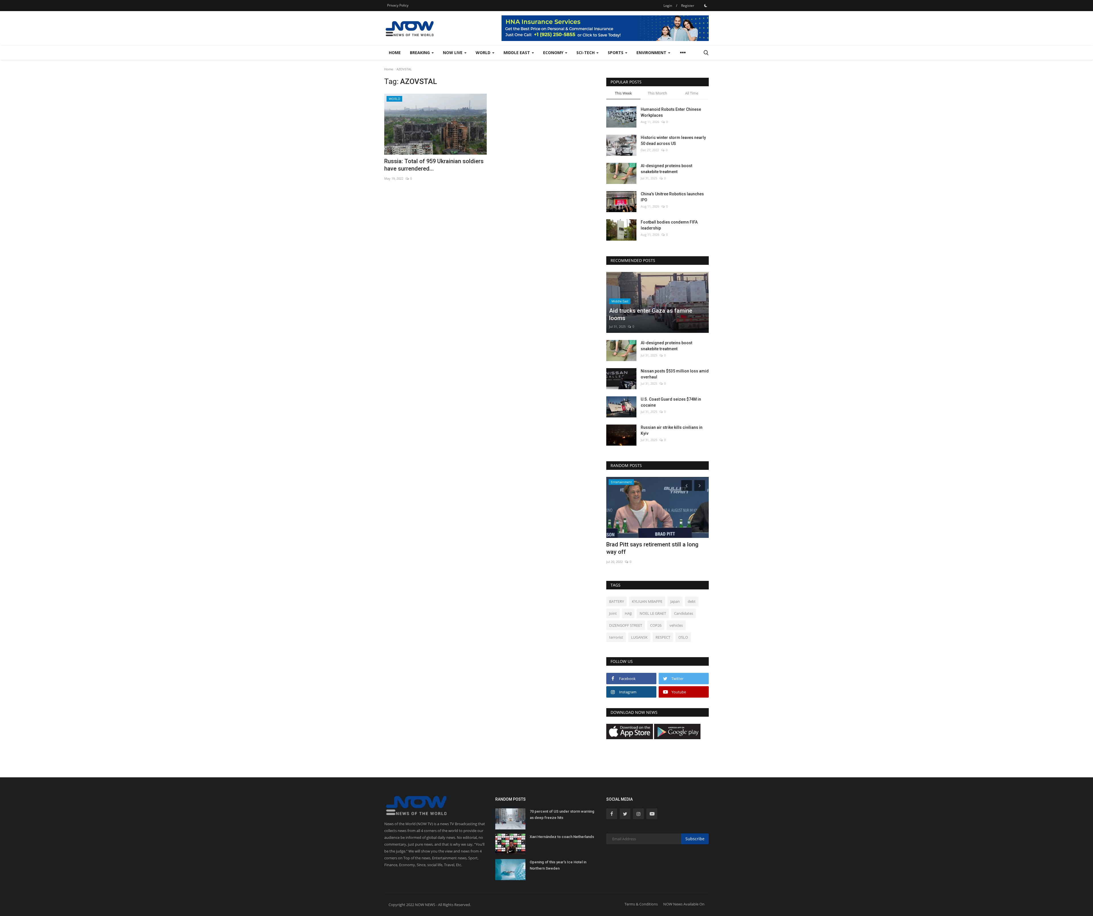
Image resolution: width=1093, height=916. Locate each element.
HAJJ (628, 613)
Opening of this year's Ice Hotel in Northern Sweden (558, 865)
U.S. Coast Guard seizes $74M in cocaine (671, 402)
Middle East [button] (517, 52)
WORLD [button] (484, 52)
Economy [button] (553, 52)
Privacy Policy (397, 5)
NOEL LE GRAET (653, 613)
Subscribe (694, 838)
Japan (675, 601)
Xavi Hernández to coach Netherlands (562, 837)
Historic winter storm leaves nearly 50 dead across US (673, 140)
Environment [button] (651, 52)
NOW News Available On (683, 904)
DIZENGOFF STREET (625, 625)
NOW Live (453, 52)
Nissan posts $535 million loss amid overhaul (675, 374)
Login (667, 5)
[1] (705, 5)
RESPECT (663, 637)
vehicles (676, 625)
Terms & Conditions (641, 904)
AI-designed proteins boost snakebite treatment (666, 168)
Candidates (683, 613)
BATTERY (616, 601)
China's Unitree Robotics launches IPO (672, 197)
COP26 (655, 625)
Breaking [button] (420, 52)
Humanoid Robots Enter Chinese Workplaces (671, 112)
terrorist (616, 637)
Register (687, 5)
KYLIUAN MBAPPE (647, 601)
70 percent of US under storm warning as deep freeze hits (562, 814)
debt (692, 601)
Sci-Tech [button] (586, 52)
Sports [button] (616, 52)
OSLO (683, 637)
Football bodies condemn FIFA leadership (669, 225)
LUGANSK (639, 637)
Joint (613, 613)
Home (395, 52)
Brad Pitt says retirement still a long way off (652, 548)
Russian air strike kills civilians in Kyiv (671, 430)
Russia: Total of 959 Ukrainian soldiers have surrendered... (434, 165)
